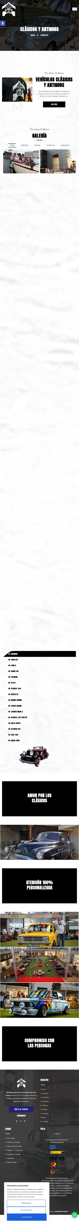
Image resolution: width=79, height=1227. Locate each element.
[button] (2, 23)
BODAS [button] (37, 145)
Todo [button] (12, 145)
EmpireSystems (61, 1211)
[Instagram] (17, 1121)
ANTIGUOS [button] (65, 145)
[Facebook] (21, 1121)
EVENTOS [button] (24, 145)
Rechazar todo (26, 1210)
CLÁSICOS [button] (50, 145)
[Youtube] (25, 1121)
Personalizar (26, 1203)
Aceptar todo (27, 1217)
